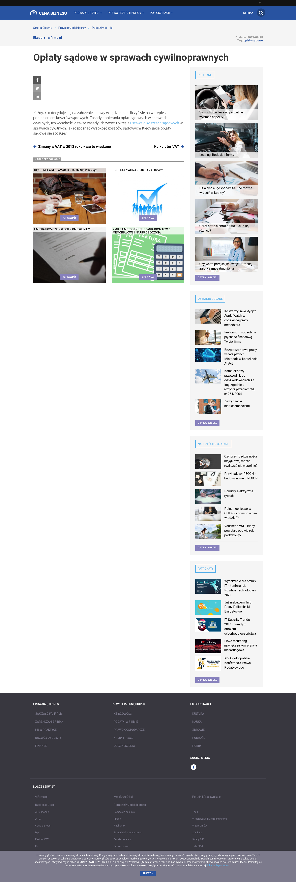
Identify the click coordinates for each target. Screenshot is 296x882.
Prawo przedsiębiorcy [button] (125, 12)
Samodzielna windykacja (128, 832)
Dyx (37, 832)
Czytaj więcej (207, 277)
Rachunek (119, 825)
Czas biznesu (43, 825)
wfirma (248, 12)
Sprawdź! (69, 217)
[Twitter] (37, 88)
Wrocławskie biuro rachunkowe (209, 818)
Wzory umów (199, 825)
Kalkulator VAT (166, 146)
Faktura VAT (42, 839)
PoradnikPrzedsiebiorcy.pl (130, 804)
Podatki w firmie (102, 27)
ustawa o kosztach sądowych (154, 123)
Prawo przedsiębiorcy (72, 27)
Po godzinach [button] (160, 12)
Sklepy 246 (198, 839)
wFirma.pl (41, 796)
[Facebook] (37, 80)
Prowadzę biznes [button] (87, 12)
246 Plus (197, 832)
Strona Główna (42, 27)
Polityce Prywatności (217, 865)
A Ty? (38, 818)
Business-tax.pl (45, 804)
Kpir (37, 846)
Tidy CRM (197, 846)
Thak (195, 812)
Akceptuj (148, 873)
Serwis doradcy (122, 839)
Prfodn (117, 818)
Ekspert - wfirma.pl (47, 38)
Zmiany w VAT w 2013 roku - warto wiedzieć (74, 146)
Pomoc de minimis (124, 812)
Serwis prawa (121, 846)
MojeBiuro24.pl (123, 796)
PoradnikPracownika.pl (206, 796)
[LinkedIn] (37, 96)
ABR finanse (42, 812)
